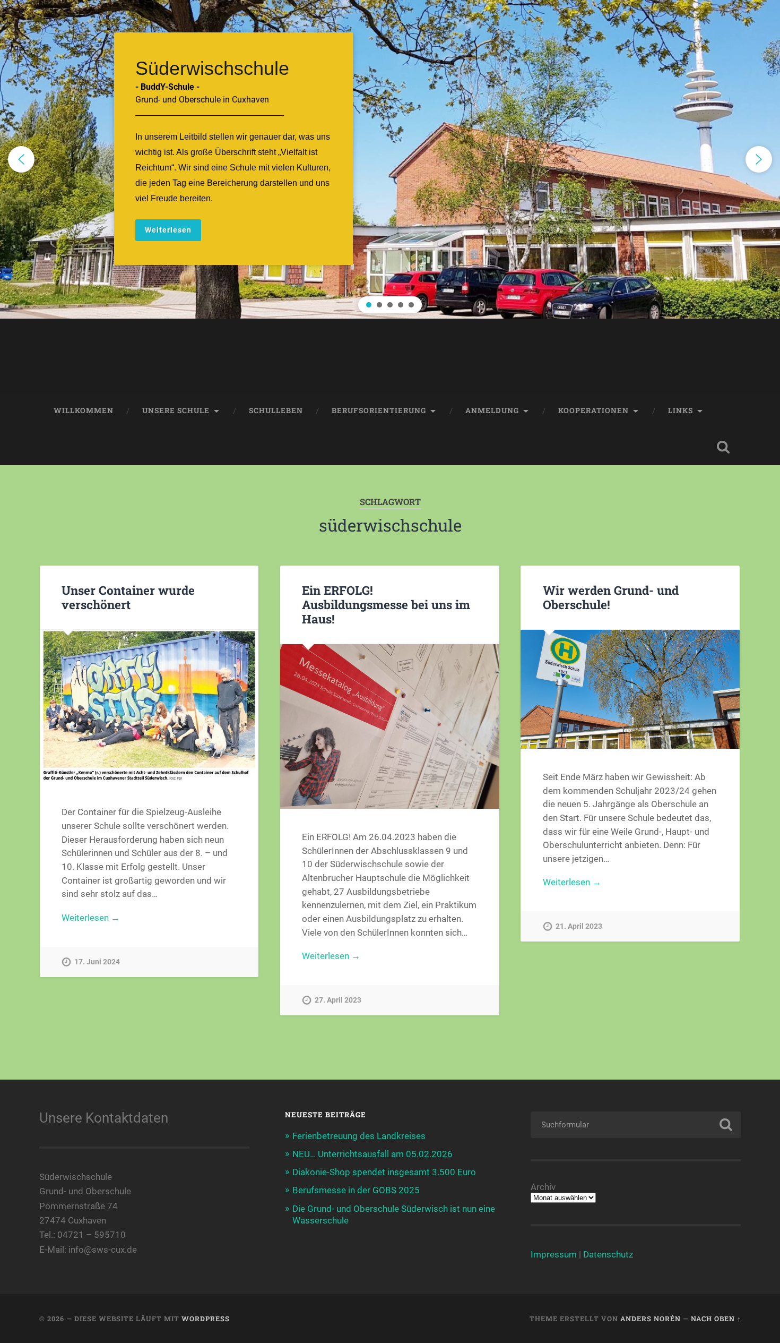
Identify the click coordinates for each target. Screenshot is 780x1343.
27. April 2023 (338, 1000)
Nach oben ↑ (716, 1318)
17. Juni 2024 (97, 961)
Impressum (554, 1254)
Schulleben (276, 410)
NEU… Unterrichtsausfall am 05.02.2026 (372, 1154)
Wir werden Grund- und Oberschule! (611, 597)
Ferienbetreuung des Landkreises (359, 1136)
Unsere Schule (176, 410)
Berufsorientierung (379, 410)
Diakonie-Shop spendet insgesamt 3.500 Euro (384, 1172)
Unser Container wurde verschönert (128, 597)
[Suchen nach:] (636, 1124)
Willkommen (84, 410)
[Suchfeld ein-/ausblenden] (723, 447)
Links (680, 410)
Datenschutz (608, 1254)
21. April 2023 (579, 926)
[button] (390, 159)
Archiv (543, 1187)
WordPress (205, 1318)
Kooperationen (593, 410)
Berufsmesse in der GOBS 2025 (356, 1190)
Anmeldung (492, 410)
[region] (390, 159)
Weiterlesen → (91, 917)
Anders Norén (650, 1318)
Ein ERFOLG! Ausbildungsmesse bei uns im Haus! (386, 604)
